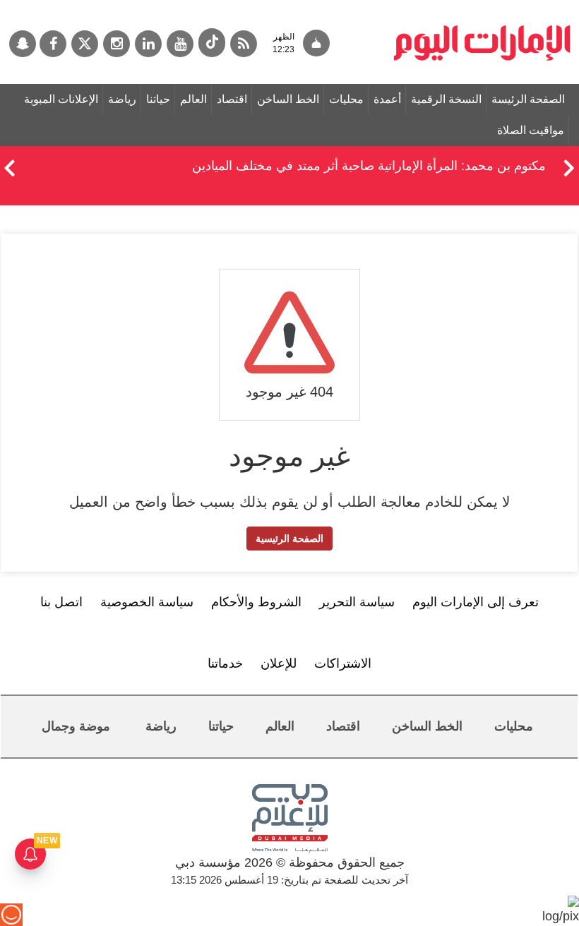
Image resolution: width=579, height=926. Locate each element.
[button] (9, 165)
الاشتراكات (342, 663)
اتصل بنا (61, 602)
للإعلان (279, 663)
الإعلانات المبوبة (61, 99)
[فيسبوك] (53, 43)
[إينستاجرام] (116, 43)
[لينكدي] (148, 43)
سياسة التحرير (357, 602)
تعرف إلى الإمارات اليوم (475, 602)
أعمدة (387, 99)
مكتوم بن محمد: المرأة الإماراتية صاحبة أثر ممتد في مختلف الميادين (369, 166)
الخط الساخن (288, 99)
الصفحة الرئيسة (528, 99)
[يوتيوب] (180, 43)
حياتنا (158, 99)
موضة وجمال (76, 726)
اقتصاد (232, 99)
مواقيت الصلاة (530, 130)
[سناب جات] (22, 43)
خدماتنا (225, 663)
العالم (193, 99)
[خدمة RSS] (243, 43)
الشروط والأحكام (256, 602)
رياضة (122, 99)
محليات (346, 99)
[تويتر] (84, 43)
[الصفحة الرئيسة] (482, 7)
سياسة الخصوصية (146, 602)
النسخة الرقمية (446, 99)
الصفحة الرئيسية (289, 538)
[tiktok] (211, 42)
